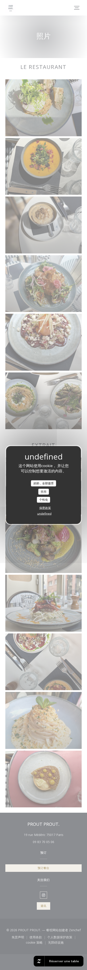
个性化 (43, 500)
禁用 (43, 491)
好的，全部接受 (43, 483)
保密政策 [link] (45, 508)
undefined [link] (44, 513)
